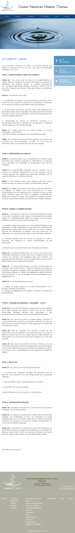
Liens (56, 16)
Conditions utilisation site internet (37, 531)
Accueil (7, 16)
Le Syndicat (30, 16)
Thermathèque (45, 16)
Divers (27, 515)
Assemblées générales (33, 508)
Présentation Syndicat (33, 498)
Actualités (17, 16)
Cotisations (29, 512)
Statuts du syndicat (32, 505)
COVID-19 (14, 498)
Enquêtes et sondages (33, 524)
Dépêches (14, 501)
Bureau (28, 501)
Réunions (28, 510)
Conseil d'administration (33, 503)
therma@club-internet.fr (44, 485)
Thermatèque (51, 498)
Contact (67, 16)
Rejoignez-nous (31, 522)
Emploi (13, 503)
